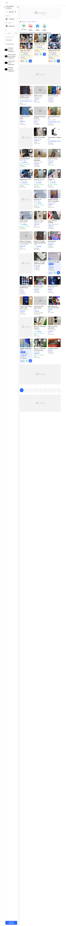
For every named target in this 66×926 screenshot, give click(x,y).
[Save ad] (31, 36)
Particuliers (9, 40)
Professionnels (10, 44)
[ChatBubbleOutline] (23, 61)
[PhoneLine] (30, 61)
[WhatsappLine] (26, 61)
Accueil (23, 21)
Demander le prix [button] (27, 101)
